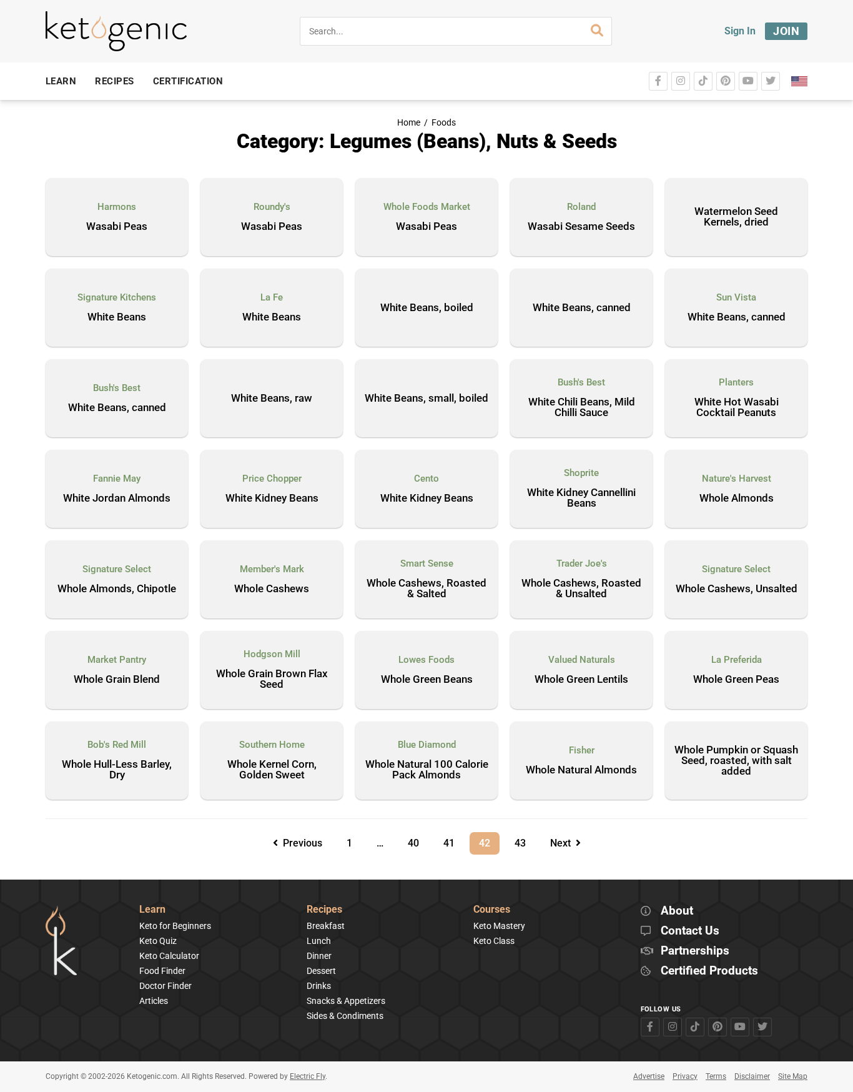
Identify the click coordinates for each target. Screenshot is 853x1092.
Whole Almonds (736, 498)
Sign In (740, 31)
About (677, 911)
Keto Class (494, 941)
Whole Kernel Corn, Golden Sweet (272, 770)
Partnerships (695, 951)
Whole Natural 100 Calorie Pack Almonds (426, 770)
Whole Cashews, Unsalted (736, 589)
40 (417, 840)
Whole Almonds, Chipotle (116, 589)
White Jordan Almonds (116, 498)
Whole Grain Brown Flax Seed (272, 679)
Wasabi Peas (116, 226)
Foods (443, 122)
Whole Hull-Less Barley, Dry (117, 770)
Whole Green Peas (736, 679)
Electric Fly (307, 1076)
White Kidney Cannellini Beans (581, 498)
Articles (153, 1001)
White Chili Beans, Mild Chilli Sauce (581, 408)
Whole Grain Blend (117, 679)
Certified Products (709, 971)
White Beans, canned (582, 307)
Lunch (319, 941)
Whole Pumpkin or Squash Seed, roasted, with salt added (736, 760)
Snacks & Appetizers (346, 1001)
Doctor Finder (165, 986)
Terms (716, 1076)
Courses (491, 910)
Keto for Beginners (175, 926)
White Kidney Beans (271, 498)
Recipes (324, 910)
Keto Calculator (169, 956)
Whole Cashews (271, 589)
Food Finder (162, 971)
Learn (152, 910)
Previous (300, 843)
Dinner (319, 956)
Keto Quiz (158, 941)
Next (563, 843)
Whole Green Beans (427, 679)
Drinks (319, 986)
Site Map (792, 1076)
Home (408, 122)
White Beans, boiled (426, 307)
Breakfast (326, 926)
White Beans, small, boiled (426, 398)
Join (786, 30)
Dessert (321, 971)
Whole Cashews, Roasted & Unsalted (581, 589)
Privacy (685, 1076)
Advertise (648, 1076)
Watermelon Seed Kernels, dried (736, 216)
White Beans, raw (271, 398)
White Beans (116, 317)
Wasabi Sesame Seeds (581, 226)
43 (524, 840)
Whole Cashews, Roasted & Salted (426, 589)
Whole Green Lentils (581, 679)
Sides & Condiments (345, 1016)
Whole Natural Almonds (581, 770)
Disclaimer (752, 1076)
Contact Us (690, 931)
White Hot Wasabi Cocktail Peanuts (736, 408)
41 (453, 840)
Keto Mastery (499, 926)
